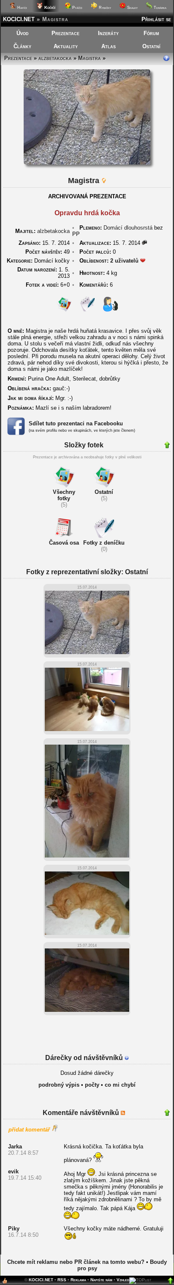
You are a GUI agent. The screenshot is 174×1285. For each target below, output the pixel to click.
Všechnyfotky (64, 495)
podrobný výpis (58, 1085)
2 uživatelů (124, 261)
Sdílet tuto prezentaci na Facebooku (76, 423)
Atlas (108, 46)
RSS (61, 1279)
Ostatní (151, 46)
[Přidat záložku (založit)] (4, 1282)
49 (47, 252)
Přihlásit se (156, 19)
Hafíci (21, 7)
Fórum (151, 33)
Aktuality (66, 46)
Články (22, 46)
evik (13, 1171)
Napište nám (101, 1279)
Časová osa (64, 543)
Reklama (78, 1279)
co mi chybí (120, 1085)
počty (92, 1085)
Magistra (89, 58)
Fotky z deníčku (104, 543)
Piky (13, 1228)
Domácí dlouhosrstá (127, 228)
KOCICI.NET (19, 19)
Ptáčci (76, 7)
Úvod (22, 33)
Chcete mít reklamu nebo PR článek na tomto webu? (75, 1262)
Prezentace (65, 33)
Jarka (15, 1146)
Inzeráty (108, 33)
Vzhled (123, 1279)
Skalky (132, 7)
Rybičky (104, 7)
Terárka (159, 7)
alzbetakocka (55, 58)
